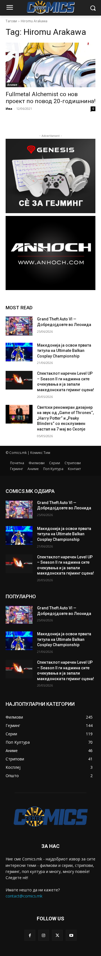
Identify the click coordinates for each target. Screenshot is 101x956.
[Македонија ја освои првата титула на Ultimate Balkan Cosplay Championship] (19, 352)
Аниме (12, 85)
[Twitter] (57, 935)
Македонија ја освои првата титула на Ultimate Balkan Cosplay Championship (64, 350)
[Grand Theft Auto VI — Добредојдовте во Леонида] (19, 326)
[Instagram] (43, 935)
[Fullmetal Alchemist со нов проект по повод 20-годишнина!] (50, 65)
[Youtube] (71, 935)
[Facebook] (29, 935)
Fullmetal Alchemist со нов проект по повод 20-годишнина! (50, 97)
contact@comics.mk (24, 896)
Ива (9, 108)
